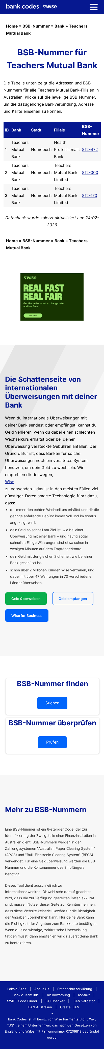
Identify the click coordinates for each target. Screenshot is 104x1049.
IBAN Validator (84, 1001)
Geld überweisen (26, 598)
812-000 (90, 172)
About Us (41, 989)
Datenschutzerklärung (74, 989)
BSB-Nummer (36, 26)
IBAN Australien (40, 1007)
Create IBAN (69, 1007)
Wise (9, 481)
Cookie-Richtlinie (25, 995)
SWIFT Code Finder (22, 1001)
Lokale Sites (16, 989)
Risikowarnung (58, 995)
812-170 (89, 195)
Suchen (52, 702)
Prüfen (52, 742)
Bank (59, 26)
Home (12, 26)
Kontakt (84, 995)
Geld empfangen (73, 598)
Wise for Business (26, 615)
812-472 (90, 149)
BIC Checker (55, 1001)
